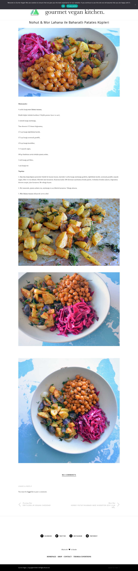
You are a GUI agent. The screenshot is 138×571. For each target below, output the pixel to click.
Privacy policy (72, 6)
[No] (135, 5)
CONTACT (68, 557)
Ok (63, 6)
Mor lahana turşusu (26, 194)
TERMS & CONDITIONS (82, 557)
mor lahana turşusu (34, 109)
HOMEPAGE (51, 557)
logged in (30, 492)
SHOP (60, 557)
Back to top (113, 568)
